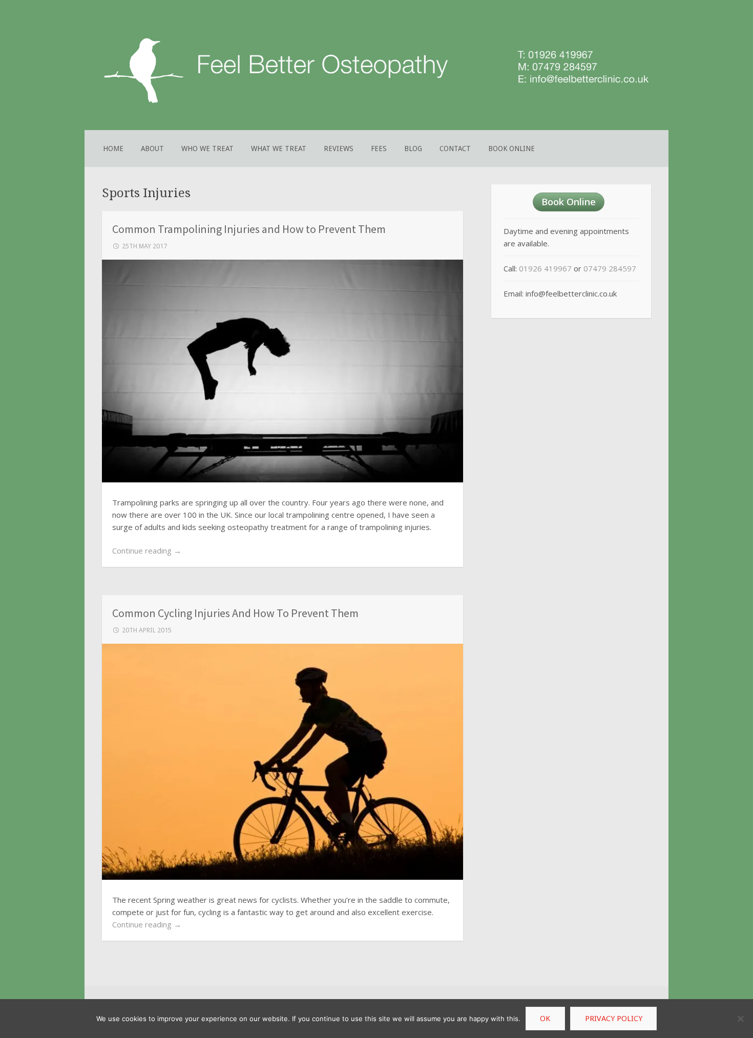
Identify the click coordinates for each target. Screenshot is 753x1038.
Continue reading (146, 550)
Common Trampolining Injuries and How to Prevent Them (249, 229)
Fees (379, 148)
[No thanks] (740, 1018)
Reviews (338, 148)
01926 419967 (545, 268)
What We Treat (278, 148)
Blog (413, 148)
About (152, 148)
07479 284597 (609, 268)
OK (545, 1018)
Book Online (511, 148)
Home (113, 148)
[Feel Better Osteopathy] (376, 106)
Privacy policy (613, 1018)
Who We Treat (207, 148)
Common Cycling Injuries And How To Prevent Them (235, 613)
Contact (455, 148)
